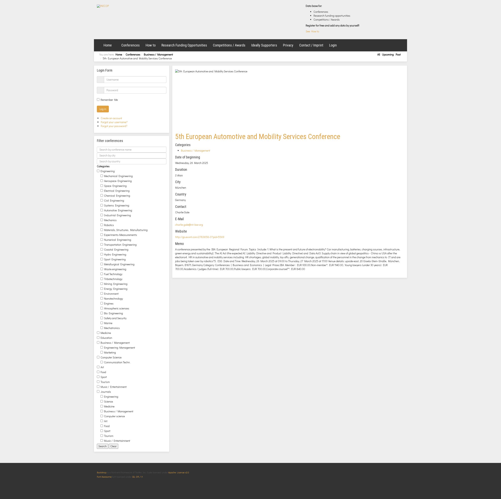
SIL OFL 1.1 (137, 476)
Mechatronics (112, 328)
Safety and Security (115, 318)
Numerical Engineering (117, 240)
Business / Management (158, 54)
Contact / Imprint (311, 45)
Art (102, 367)
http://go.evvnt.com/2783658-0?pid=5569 (199, 237)
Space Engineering (115, 186)
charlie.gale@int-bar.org (189, 224)
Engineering (108, 171)
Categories (103, 166)
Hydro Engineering (115, 254)
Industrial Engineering (117, 215)
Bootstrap (101, 472)
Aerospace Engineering (118, 181)
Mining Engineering (115, 284)
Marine (108, 323)
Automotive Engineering (118, 210)
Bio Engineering (113, 313)
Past (398, 54)
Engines (109, 303)
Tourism (105, 382)
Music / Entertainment (114, 387)
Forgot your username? (114, 122)
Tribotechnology (113, 279)
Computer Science (111, 357)
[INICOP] (103, 6)
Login (333, 45)
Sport (104, 377)
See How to (312, 31)
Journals (106, 392)
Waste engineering (115, 269)
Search (102, 446)
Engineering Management (119, 347)
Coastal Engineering (116, 249)
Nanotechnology (113, 298)
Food (103, 372)
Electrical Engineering (117, 191)
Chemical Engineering (117, 195)
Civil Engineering (114, 200)
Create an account (112, 118)
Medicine (106, 333)
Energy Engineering (115, 289)
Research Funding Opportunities (184, 45)
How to (151, 45)
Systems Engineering (116, 205)
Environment (111, 293)
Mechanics (110, 220)
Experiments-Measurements (120, 235)
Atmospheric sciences (116, 308)
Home (108, 45)
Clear (113, 446)
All (378, 54)
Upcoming (388, 54)
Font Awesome (104, 476)
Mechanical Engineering (118, 176)
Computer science (114, 416)
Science (108, 401)
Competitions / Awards (229, 45)
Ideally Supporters (264, 45)
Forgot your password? (114, 126)
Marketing (110, 352)
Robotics (109, 225)
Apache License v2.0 (178, 472)
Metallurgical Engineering (119, 264)
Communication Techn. (117, 362)
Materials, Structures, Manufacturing (126, 230)
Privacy (288, 45)
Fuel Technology (113, 274)
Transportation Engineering (120, 244)
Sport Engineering (115, 259)
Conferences (130, 45)
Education (106, 338)
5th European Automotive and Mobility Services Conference (257, 137)
